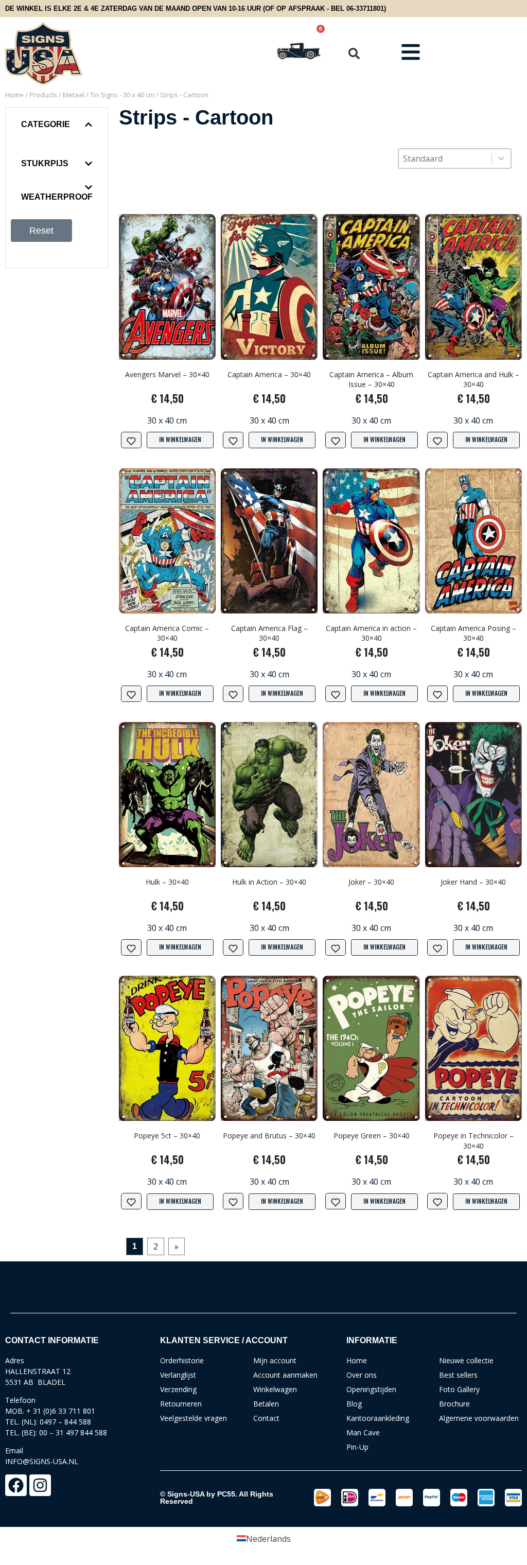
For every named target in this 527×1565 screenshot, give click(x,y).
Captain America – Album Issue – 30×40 (371, 380)
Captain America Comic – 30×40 (167, 633)
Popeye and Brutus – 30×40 (269, 1135)
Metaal (73, 94)
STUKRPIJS (44, 163)
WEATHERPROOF (57, 196)
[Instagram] (40, 1485)
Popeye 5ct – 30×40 (167, 1135)
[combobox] (445, 158)
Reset (41, 230)
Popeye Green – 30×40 (371, 1135)
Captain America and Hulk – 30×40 (473, 380)
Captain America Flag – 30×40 (269, 633)
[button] (354, 53)
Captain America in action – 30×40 (371, 633)
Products (43, 94)
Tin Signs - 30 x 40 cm (122, 94)
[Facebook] (16, 1485)
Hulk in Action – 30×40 (269, 882)
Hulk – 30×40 (167, 882)
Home (14, 94)
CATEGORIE (45, 124)
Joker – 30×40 (371, 882)
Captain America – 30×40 (269, 374)
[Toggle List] (501, 158)
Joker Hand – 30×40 (473, 882)
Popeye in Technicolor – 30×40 (473, 1141)
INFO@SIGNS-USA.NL (41, 1461)
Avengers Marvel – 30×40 (167, 374)
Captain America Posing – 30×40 (473, 633)
